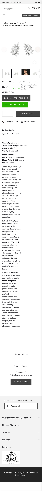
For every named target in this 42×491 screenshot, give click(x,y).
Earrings (21, 23)
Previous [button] (4, 49)
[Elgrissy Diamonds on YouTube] (39, 2)
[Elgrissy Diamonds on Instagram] (36, 2)
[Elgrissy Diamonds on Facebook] (33, 2)
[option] (21, 48)
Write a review (21, 382)
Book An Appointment (15, 98)
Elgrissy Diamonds (9, 23)
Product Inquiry (13, 104)
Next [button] (37, 49)
